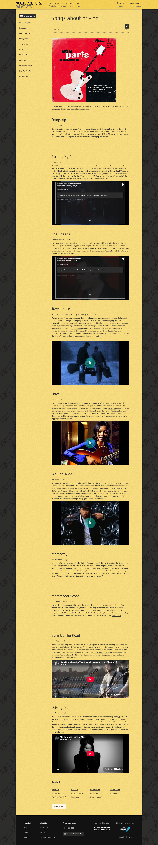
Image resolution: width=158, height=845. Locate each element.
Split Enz (86, 166)
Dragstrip (22, 28)
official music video (100, 652)
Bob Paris (77, 131)
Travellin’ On (23, 44)
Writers (43, 832)
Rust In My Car (24, 33)
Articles (26, 837)
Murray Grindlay (58, 793)
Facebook (127, 26)
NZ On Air (125, 829)
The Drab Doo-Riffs (69, 605)
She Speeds (23, 39)
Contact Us (44, 828)
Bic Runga (112, 408)
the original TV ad (83, 331)
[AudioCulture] (29, 5)
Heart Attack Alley (97, 797)
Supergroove (116, 615)
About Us (43, 823)
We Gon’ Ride (24, 55)
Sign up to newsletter (75, 834)
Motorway (23, 60)
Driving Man (23, 76)
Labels (26, 832)
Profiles (26, 828)
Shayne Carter (115, 789)
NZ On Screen (76, 328)
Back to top (58, 806)
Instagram (68, 828)
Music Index (28, 823)
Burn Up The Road (25, 71)
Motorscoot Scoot (25, 66)
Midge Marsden (104, 326)
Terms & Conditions (47, 837)
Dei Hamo (55, 483)
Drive (21, 49)
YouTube (72, 828)
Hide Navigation (29, 16)
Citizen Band (115, 171)
